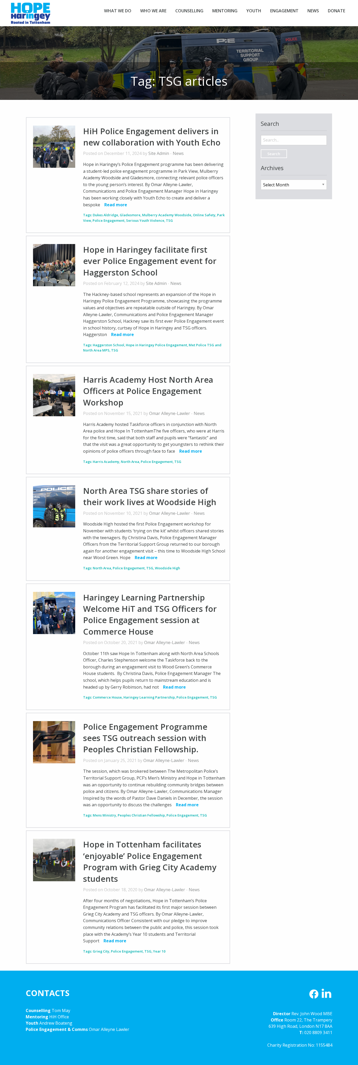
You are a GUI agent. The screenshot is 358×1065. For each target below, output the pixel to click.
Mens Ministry (104, 815)
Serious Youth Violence (145, 220)
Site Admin (158, 153)
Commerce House (107, 697)
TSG (169, 220)
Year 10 (159, 951)
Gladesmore (130, 215)
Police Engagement (108, 220)
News (178, 153)
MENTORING (224, 11)
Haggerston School (108, 345)
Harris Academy (106, 461)
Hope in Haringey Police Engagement (156, 345)
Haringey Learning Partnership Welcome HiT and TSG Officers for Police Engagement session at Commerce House (150, 614)
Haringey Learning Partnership (149, 697)
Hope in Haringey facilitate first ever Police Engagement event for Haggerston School (149, 261)
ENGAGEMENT (284, 11)
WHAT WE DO (117, 11)
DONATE (336, 11)
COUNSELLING (189, 11)
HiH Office (58, 1017)
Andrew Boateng (55, 1023)
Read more (115, 205)
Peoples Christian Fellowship (141, 815)
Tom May (61, 1010)
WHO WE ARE (153, 11)
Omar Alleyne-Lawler (169, 413)
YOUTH (253, 11)
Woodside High (167, 568)
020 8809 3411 (318, 1032)
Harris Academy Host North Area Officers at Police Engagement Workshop (148, 391)
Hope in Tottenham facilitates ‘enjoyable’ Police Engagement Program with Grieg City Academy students (149, 861)
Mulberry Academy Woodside (166, 215)
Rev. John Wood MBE (311, 1014)
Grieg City (101, 951)
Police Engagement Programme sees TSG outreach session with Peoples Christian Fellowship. (145, 738)
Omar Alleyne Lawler (109, 1029)
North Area (130, 461)
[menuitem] (118, 10)
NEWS (313, 11)
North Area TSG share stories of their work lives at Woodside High (149, 496)
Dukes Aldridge (105, 215)
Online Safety (204, 215)
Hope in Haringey (31, 16)
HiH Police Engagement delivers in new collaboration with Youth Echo (151, 137)
